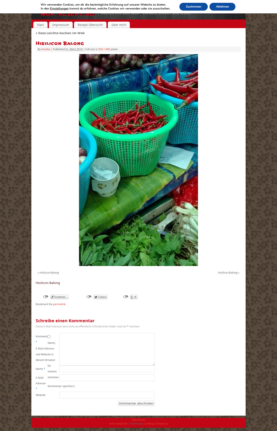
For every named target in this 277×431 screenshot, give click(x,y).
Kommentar (42, 339)
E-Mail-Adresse (41, 383)
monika (45, 49)
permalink (59, 304)
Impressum (60, 25)
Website (40, 395)
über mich (118, 25)
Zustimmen (193, 7)
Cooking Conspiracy (156, 423)
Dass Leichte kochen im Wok (60, 33)
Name (40, 369)
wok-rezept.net (118, 423)
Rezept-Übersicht (90, 25)
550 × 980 (104, 49)
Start (40, 25)
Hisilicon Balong (49, 272)
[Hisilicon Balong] (138, 160)
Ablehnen (222, 7)
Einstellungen (59, 9)
